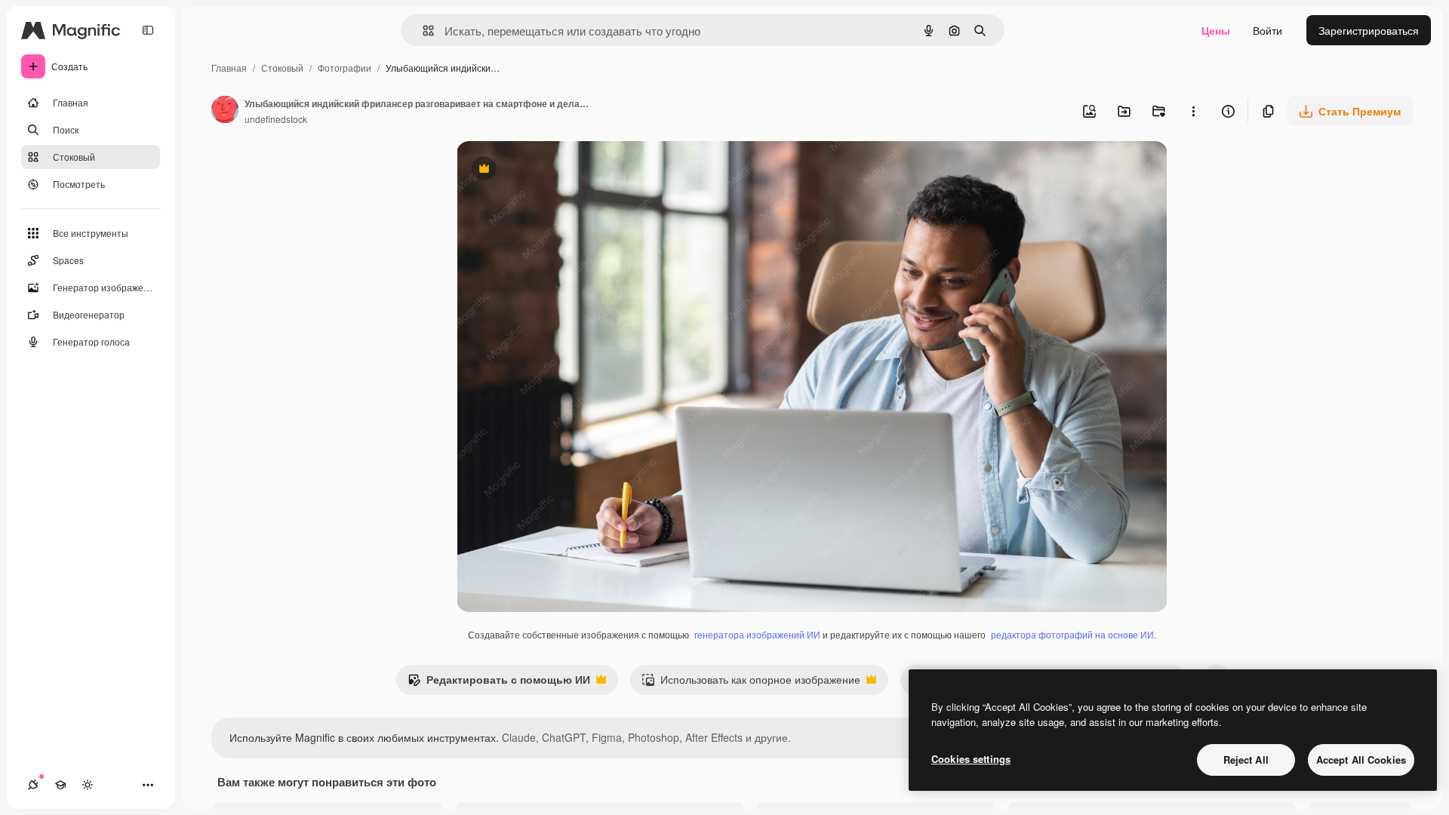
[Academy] (60, 785)
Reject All (1246, 759)
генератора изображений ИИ (757, 634)
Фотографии (344, 67)
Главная (229, 67)
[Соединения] (33, 785)
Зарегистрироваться (1368, 30)
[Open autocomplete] (422, 30)
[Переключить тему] (87, 785)
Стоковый (282, 67)
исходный (557, 170)
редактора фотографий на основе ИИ (1072, 634)
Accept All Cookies (1361, 759)
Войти (1267, 30)
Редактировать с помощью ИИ (499, 683)
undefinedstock (276, 118)
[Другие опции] (1193, 111)
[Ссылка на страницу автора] (224, 111)
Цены (1215, 30)
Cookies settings (971, 759)
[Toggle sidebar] (148, 30)
